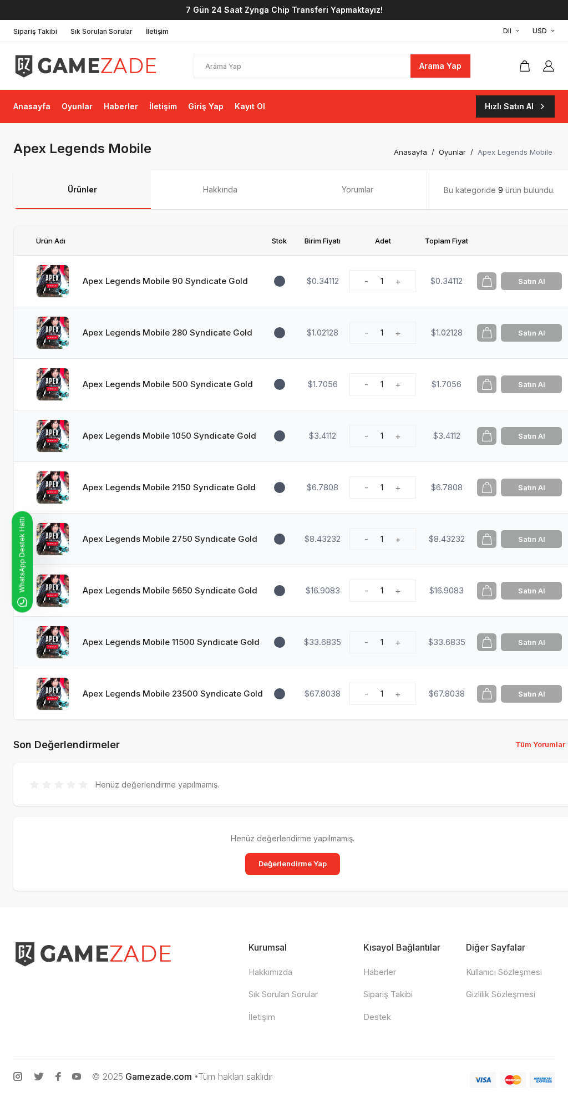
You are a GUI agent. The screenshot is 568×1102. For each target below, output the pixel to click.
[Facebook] (58, 1076)
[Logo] (85, 66)
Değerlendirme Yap (292, 863)
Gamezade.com (158, 1076)
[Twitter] (38, 1076)
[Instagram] (17, 1076)
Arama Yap (440, 65)
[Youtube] (76, 1076)
